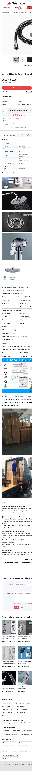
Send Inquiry (17, 88)
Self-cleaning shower (22, 706)
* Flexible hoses (21, 712)
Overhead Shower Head (9, 751)
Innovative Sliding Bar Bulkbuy (11, 755)
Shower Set (6, 730)
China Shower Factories (9, 743)
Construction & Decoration (12, 12)
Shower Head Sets (23, 747)
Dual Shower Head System (10, 734)
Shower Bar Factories (8, 747)
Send (16, 608)
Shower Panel (16, 730)
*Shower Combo (6, 706)
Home (3, 12)
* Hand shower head (7, 709)
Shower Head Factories (25, 743)
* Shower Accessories (7, 712)
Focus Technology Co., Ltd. (21, 764)
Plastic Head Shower (24, 751)
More (3, 758)
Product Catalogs (26, 703)
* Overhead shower (22, 709)
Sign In (4, 127)
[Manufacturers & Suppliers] (16, 3)
